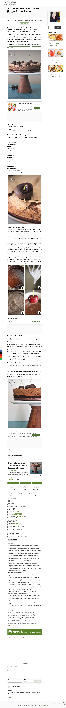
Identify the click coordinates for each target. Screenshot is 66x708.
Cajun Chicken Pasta (57, 60)
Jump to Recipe (25, 23)
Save (37, 483)
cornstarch (18, 526)
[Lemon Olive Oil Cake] (52, 37)
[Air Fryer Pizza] (59, 37)
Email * (26, 679)
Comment (9, 668)
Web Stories (30, 705)
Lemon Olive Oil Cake (50, 45)
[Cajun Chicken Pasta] (59, 53)
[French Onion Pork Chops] (52, 68)
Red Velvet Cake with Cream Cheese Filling (19, 46)
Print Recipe (14, 483)
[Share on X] (1, 353)
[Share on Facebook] (1, 351)
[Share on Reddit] (1, 357)
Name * (10, 679)
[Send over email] (1, 359)
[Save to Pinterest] (1, 355)
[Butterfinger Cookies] (59, 68)
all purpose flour (17, 514)
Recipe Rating (10, 666)
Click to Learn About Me (55, 22)
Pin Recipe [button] (26, 483)
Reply (10, 697)
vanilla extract (18, 513)
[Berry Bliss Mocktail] (52, 53)
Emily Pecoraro (10, 12)
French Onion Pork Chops (51, 76)
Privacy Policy (39, 20)
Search (58, 27)
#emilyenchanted (36, 632)
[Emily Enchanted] (12, 3)
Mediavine (45, 705)
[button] (8, 479)
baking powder (19, 516)
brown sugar (16, 511)
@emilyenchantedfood (22, 632)
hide (19, 124)
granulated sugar (17, 523)
